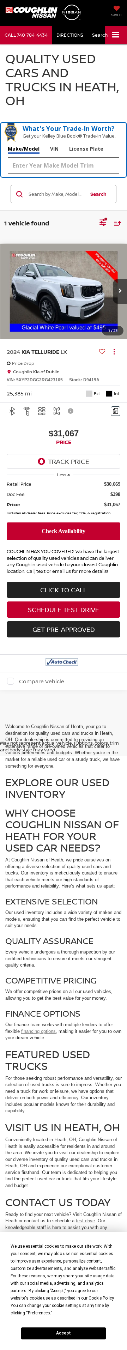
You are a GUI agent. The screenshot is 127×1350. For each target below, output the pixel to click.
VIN (54, 148)
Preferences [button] (39, 1312)
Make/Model (24, 148)
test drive (85, 1220)
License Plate (86, 148)
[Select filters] (102, 223)
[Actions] (114, 352)
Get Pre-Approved (63, 629)
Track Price (68, 461)
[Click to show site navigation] (116, 35)
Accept (63, 1333)
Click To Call (63, 590)
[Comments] (115, 411)
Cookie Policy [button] (101, 1298)
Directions (69, 35)
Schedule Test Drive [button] (63, 609)
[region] (64, 499)
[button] (26, 35)
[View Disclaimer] (71, 411)
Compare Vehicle (41, 681)
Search (98, 194)
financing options (38, 1031)
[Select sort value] (115, 223)
